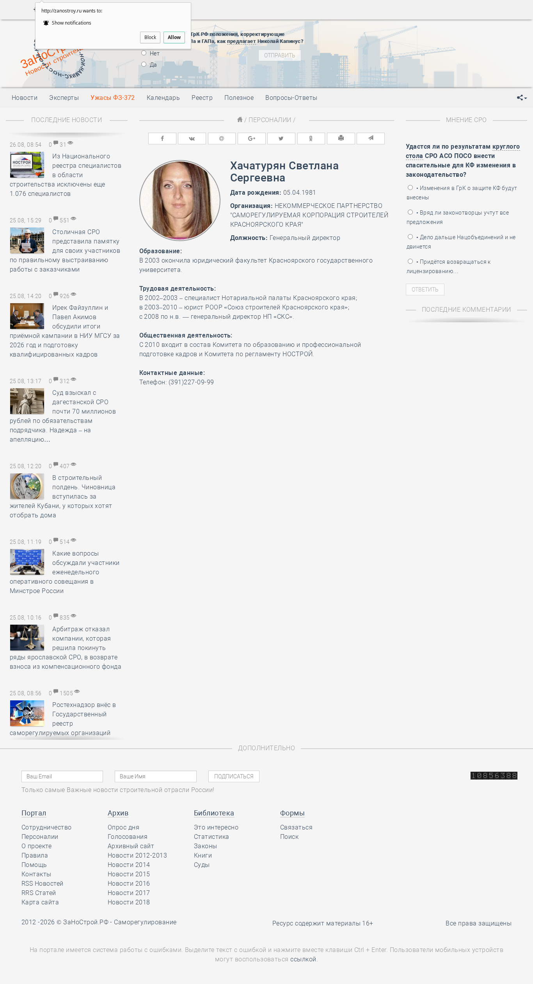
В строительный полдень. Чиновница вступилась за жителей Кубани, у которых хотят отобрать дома (62, 496)
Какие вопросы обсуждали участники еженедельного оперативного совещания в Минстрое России (65, 572)
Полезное (239, 97)
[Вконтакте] (192, 138)
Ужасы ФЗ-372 (113, 97)
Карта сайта (40, 902)
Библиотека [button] (214, 813)
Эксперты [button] (64, 97)
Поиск (289, 836)
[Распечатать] (341, 138)
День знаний (381, 74)
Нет (154, 53)
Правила (34, 855)
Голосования (127, 836)
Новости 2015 (129, 874)
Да (153, 65)
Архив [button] (118, 813)
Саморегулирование (145, 922)
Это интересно (216, 827)
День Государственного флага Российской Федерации (433, 60)
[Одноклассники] (311, 138)
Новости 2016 (129, 883)
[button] (522, 98)
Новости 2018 (129, 902)
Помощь (34, 865)
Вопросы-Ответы (291, 97)
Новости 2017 (129, 893)
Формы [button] (292, 813)
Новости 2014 (129, 865)
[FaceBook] (162, 138)
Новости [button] (24, 97)
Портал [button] (33, 813)
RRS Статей (38, 893)
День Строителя (381, 50)
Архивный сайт (131, 846)
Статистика (211, 836)
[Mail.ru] (222, 138)
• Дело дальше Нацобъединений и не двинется (461, 242)
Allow (174, 37)
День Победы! (368, 31)
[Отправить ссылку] (371, 138)
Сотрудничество (46, 827)
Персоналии (270, 120)
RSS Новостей (42, 883)
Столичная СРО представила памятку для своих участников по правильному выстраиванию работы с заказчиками (65, 250)
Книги (203, 855)
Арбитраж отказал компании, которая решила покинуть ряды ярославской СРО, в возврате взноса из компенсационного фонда (65, 647)
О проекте (36, 846)
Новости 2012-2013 (137, 855)
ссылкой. (304, 959)
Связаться (296, 827)
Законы (205, 846)
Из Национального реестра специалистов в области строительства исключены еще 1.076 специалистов (65, 175)
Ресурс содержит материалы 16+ (322, 923)
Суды (202, 865)
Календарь (163, 97)
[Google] (252, 138)
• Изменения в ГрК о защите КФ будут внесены (462, 193)
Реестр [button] (202, 97)
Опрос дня (123, 827)
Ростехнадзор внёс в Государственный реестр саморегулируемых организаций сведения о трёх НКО (63, 723)
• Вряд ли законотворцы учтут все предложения (458, 217)
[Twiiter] (281, 138)
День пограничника (376, 40)
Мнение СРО (466, 120)
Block (150, 37)
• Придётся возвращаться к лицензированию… (449, 266)
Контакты (36, 874)
